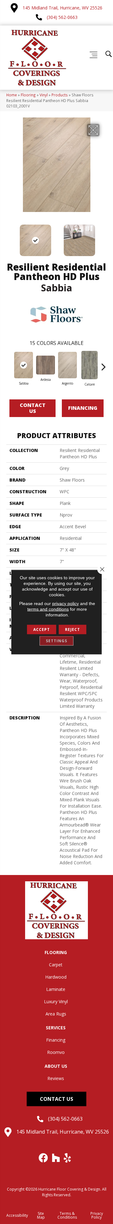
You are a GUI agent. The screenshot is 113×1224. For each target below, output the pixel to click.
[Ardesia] (45, 365)
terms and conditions (48, 609)
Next (103, 237)
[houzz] (56, 1158)
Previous (9, 237)
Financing (82, 407)
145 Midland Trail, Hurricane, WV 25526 (62, 8)
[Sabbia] (24, 365)
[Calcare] (89, 365)
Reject (72, 629)
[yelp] (68, 1158)
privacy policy (65, 603)
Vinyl (44, 94)
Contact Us (33, 408)
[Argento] (67, 365)
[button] (56, 1099)
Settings (56, 640)
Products (59, 94)
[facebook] (44, 1158)
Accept (41, 629)
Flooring (28, 94)
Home (11, 94)
